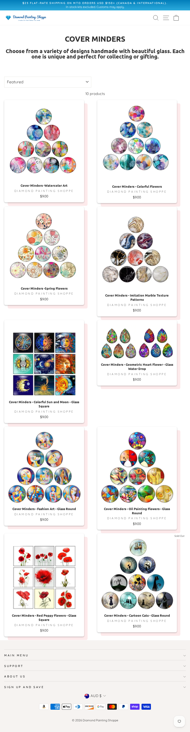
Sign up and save (24, 687)
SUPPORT (14, 666)
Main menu (16, 655)
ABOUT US (14, 676)
